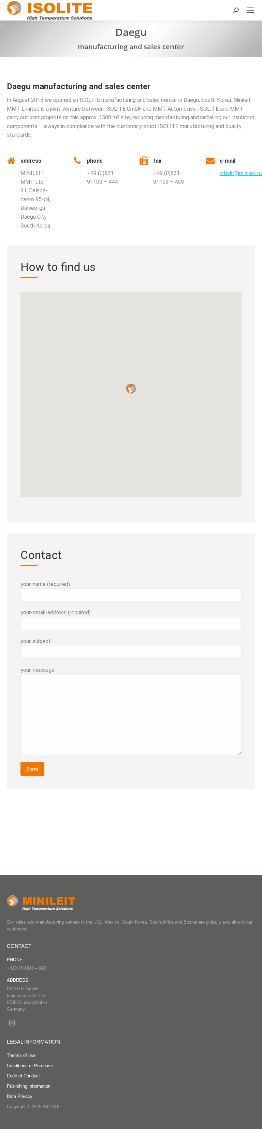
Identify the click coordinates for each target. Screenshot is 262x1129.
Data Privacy (19, 1096)
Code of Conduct (23, 1075)
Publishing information (28, 1086)
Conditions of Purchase (30, 1065)
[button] (131, 389)
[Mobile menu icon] (250, 10)
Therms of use (21, 1055)
